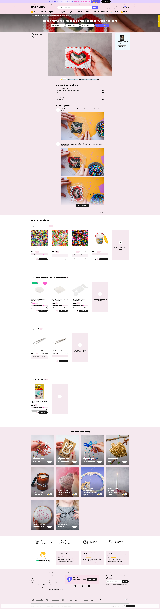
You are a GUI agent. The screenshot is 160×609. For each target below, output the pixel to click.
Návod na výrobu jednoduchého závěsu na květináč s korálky (90, 491)
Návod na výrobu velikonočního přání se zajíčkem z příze (64, 460)
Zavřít (158, 1)
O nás (89, 4)
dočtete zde (110, 606)
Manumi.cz (33, 15)
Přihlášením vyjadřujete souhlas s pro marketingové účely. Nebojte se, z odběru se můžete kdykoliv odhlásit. (117, 586)
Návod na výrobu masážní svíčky (38, 493)
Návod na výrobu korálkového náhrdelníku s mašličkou (63, 523)
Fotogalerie (56, 25)
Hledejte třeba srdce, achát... (65, 7)
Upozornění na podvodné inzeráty (56, 589)
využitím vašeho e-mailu (122, 584)
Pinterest (85, 586)
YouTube (92, 586)
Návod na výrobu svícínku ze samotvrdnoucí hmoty (113, 491)
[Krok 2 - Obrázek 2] (82, 162)
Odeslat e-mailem (38, 37)
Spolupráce (51, 587)
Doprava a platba (35, 578)
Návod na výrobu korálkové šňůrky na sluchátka (39, 460)
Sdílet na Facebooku (38, 34)
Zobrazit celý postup (82, 205)
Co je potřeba (71, 25)
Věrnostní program (96, 4)
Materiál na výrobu (102, 25)
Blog (85, 4)
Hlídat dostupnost (59, 259)
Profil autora (122, 46)
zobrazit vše (48, 561)
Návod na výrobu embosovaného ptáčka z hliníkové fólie (114, 459)
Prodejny (104, 4)
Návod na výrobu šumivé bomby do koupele (64, 492)
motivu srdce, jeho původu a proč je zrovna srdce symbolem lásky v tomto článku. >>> (83, 212)
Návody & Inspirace (41, 15)
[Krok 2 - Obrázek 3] (82, 191)
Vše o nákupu (34, 575)
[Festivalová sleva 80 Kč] (80, 1)
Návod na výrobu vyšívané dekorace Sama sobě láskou (39, 524)
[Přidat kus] (37, 259)
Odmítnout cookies (119, 606)
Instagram (78, 586)
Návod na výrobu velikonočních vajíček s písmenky (89, 460)
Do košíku (43, 259)
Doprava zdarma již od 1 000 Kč (70, 4)
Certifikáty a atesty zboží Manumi (56, 584)
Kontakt (80, 4)
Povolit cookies (130, 606)
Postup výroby (86, 25)
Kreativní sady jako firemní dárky (38, 584)
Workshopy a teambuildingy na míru (39, 587)
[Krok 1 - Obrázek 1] (82, 125)
